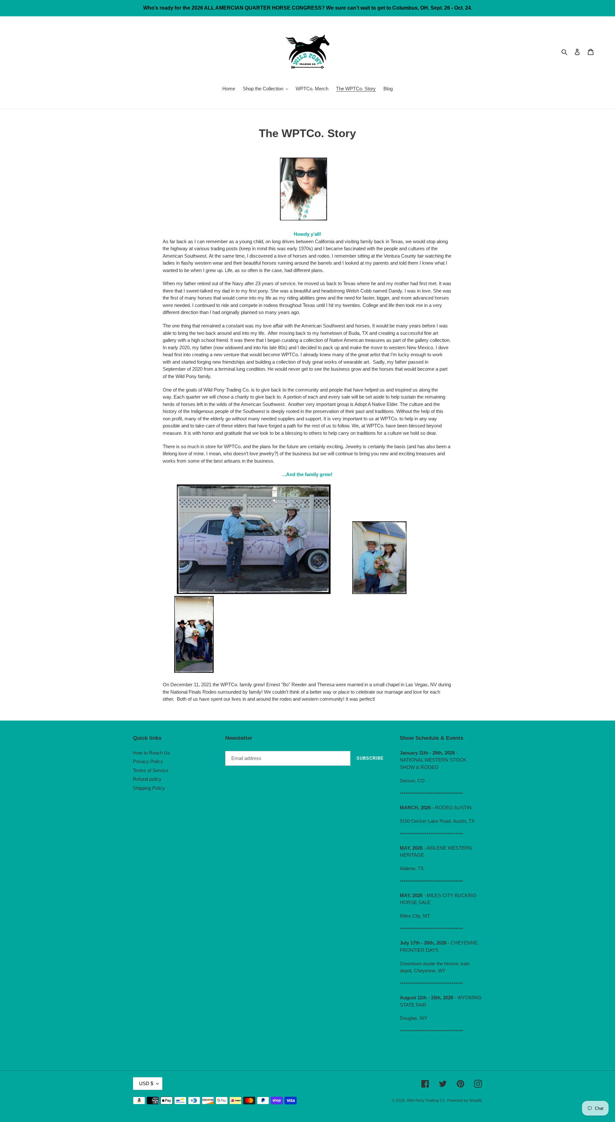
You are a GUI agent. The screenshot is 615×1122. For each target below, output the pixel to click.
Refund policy (147, 779)
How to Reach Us (151, 752)
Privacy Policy (148, 761)
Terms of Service (150, 770)
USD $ (146, 1083)
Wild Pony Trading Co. (426, 1100)
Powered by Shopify (464, 1100)
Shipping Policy (149, 788)
